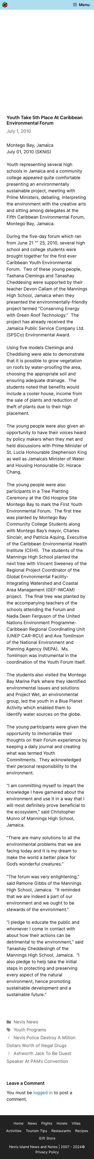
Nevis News (26, 1022)
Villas (76, 1123)
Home (18, 1123)
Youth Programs (30, 1029)
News (32, 1123)
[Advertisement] (47, 59)
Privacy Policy (47, 1152)
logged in (43, 1092)
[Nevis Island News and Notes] (4, 5)
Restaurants (61, 1131)
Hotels (62, 1123)
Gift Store (47, 1138)
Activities (13, 1131)
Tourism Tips (36, 1131)
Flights (46, 1123)
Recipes (81, 1131)
